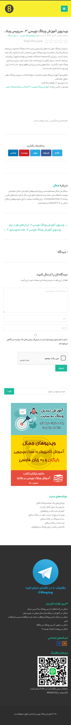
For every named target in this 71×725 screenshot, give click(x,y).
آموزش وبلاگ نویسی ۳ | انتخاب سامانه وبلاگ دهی (27, 86)
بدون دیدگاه (12, 35)
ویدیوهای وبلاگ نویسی (28, 35)
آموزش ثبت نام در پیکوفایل (52, 510)
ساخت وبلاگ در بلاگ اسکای (52, 518)
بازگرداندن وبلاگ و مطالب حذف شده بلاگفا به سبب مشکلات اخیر (38, 618)
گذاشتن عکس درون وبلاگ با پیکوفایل (47, 526)
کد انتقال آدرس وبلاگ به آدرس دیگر (43, 609)
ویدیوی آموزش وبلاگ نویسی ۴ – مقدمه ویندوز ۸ (32, 229)
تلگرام (57, 153)
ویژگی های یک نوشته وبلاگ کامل (50, 503)
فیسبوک (46, 153)
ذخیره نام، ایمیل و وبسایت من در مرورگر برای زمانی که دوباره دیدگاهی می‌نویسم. (37, 341)
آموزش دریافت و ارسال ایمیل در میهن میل (41, 613)
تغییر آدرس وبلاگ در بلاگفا (48, 624)
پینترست (24, 153)
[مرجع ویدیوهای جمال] (39, 453)
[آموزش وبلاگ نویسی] (9, 4)
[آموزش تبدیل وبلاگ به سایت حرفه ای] (39, 419)
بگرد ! (9, 391)
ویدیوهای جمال (40, 120)
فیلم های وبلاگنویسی (58, 120)
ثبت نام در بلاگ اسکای (54, 522)
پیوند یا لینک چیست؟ (51, 628)
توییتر (35, 153)
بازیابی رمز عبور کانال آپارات (52, 506)
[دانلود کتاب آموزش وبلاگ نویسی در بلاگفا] (39, 478)
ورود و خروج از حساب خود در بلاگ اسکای (46, 514)
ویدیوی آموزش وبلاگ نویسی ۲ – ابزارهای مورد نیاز (38, 225)
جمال (56, 185)
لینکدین (13, 153)
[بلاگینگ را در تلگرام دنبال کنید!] (45, 577)
